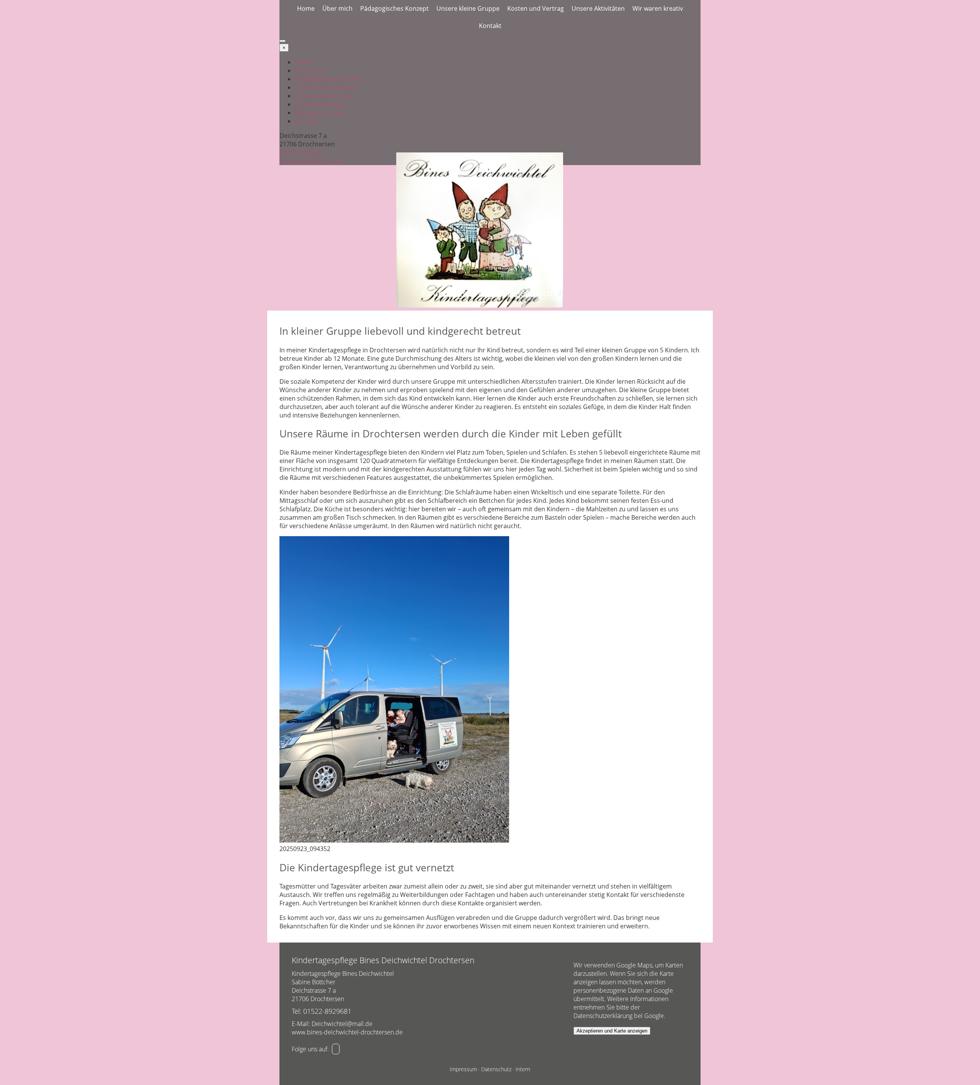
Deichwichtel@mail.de (311, 161)
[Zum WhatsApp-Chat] (336, 1049)
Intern (523, 1069)
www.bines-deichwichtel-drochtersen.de (347, 1032)
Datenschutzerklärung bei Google (618, 1015)
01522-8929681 (301, 152)
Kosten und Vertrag (535, 8)
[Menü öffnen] (282, 41)
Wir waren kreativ (657, 8)
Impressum (463, 1069)
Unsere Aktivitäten (598, 8)
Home (306, 8)
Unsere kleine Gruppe (468, 8)
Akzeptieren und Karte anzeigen (612, 1031)
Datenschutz (496, 1069)
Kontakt (490, 25)
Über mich (337, 8)
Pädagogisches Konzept (394, 8)
